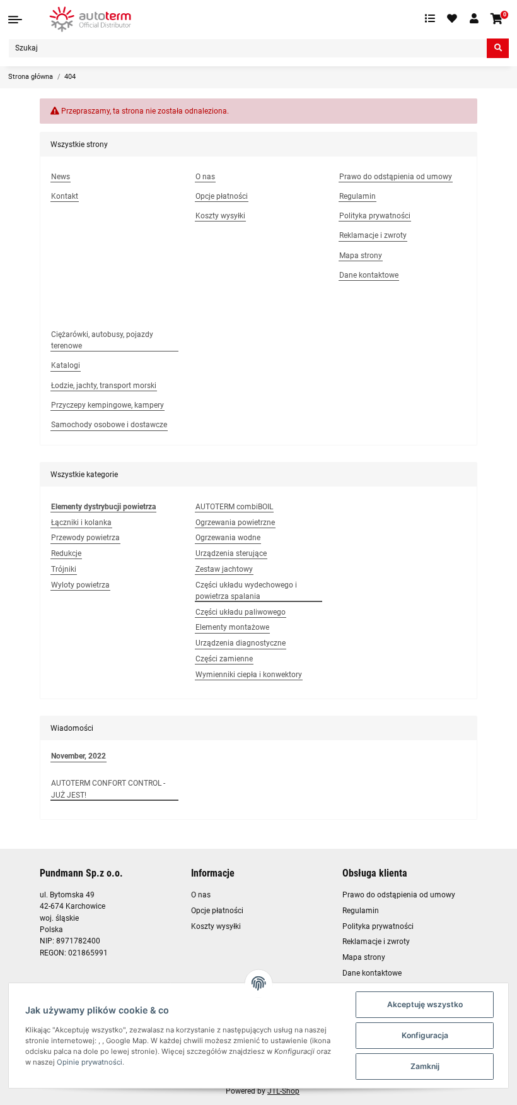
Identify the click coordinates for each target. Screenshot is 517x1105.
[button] (474, 19)
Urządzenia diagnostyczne (240, 643)
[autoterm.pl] (90, 19)
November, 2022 (78, 756)
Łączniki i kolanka (81, 522)
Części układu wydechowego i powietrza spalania (246, 591)
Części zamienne (224, 658)
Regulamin (360, 910)
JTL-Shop (283, 1091)
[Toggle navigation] (15, 19)
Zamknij (424, 1066)
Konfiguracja (425, 1035)
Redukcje (66, 553)
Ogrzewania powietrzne (235, 522)
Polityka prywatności (378, 926)
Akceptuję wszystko (425, 1004)
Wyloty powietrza (80, 585)
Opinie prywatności (89, 1062)
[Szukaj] (498, 48)
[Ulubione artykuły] (452, 19)
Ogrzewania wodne (227, 537)
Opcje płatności (217, 910)
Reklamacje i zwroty (376, 941)
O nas (201, 894)
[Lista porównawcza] (430, 19)
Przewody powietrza (85, 537)
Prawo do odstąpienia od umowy (398, 894)
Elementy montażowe (232, 627)
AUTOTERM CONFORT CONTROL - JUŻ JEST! (108, 789)
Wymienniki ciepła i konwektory (248, 674)
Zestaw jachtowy (224, 569)
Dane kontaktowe (372, 973)
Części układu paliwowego (240, 612)
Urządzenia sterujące (231, 553)
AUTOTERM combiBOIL (234, 506)
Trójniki (63, 569)
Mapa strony (363, 957)
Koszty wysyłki (216, 926)
